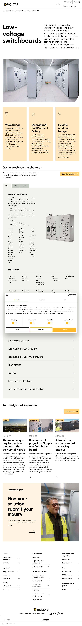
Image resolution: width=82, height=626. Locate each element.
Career (5, 553)
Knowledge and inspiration (68, 555)
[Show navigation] (56, 4)
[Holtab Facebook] (54, 613)
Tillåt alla (64, 329)
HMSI (24, 186)
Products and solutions (9, 11)
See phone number (38, 614)
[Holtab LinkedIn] (50, 613)
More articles (70, 411)
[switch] (32, 323)
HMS (15, 186)
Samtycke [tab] (17, 299)
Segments (6, 568)
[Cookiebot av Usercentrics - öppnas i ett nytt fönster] (69, 295)
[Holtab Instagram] (58, 613)
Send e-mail (27, 614)
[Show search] (59, 4)
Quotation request (68, 174)
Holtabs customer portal (68, 584)
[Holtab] (11, 4)
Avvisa (17, 329)
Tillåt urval (41, 329)
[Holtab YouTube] (62, 613)
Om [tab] (65, 299)
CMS (37, 11)
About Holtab (37, 553)
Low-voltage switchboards (26, 11)
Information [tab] (41, 299)
